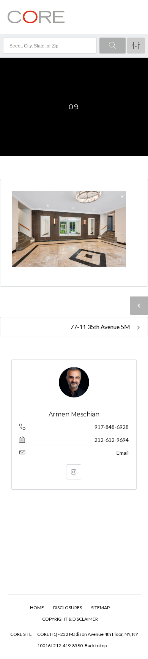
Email (123, 452)
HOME (37, 607)
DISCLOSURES (67, 607)
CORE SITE (21, 634)
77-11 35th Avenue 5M (100, 326)
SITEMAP (100, 607)
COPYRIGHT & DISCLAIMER (70, 619)
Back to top (96, 645)
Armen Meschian (74, 414)
